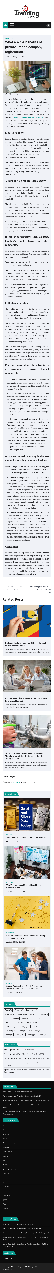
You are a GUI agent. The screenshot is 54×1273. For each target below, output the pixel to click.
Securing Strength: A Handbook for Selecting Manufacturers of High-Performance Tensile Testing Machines (24, 756)
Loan (22, 1031)
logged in (16, 782)
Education (42, 1014)
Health (9, 983)
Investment (10, 1026)
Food (37, 1018)
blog (19, 1266)
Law (34, 1026)
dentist (9, 1014)
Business (9, 38)
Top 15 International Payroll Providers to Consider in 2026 (23, 886)
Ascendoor (38, 1266)
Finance (10, 834)
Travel (42, 1035)
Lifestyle (11, 933)
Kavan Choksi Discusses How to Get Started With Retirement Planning (26, 699)
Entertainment (12, 1018)
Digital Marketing (25, 1014)
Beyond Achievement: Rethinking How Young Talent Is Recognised (25, 937)
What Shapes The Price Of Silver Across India (26, 837)
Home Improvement (27, 1022)
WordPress (9, 1269)
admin (9, 57)
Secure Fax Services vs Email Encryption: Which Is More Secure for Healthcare (24, 987)
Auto (8, 1010)
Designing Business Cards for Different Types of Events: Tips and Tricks (25, 644)
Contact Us (7, 1258)
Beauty (19, 1010)
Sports (9, 1035)
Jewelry (23, 1026)
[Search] (48, 25)
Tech (19, 1035)
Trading (30, 1035)
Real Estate (34, 1031)
